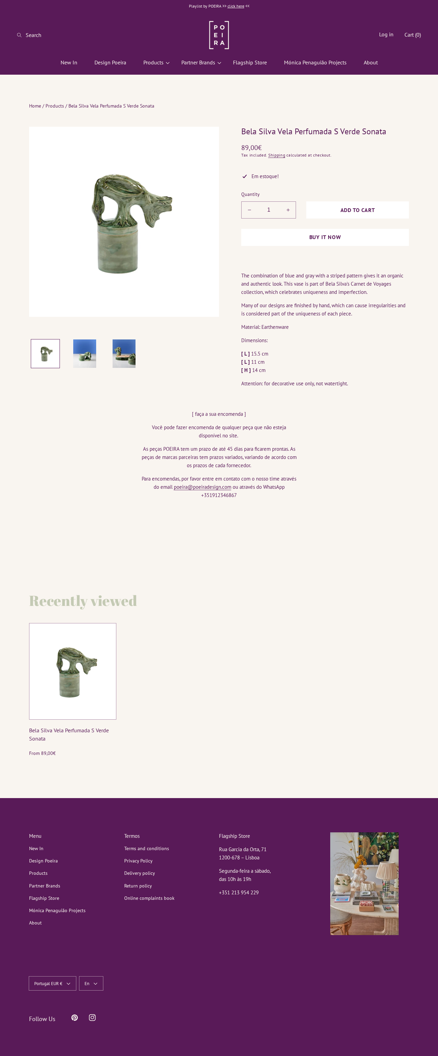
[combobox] (44, 35)
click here (236, 6)
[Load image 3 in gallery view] (124, 353)
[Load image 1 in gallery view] (45, 353)
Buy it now (325, 237)
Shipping (276, 155)
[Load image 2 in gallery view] (84, 353)
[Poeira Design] (219, 35)
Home (35, 106)
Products (55, 106)
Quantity (250, 194)
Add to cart (357, 210)
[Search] (21, 35)
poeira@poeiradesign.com (202, 487)
